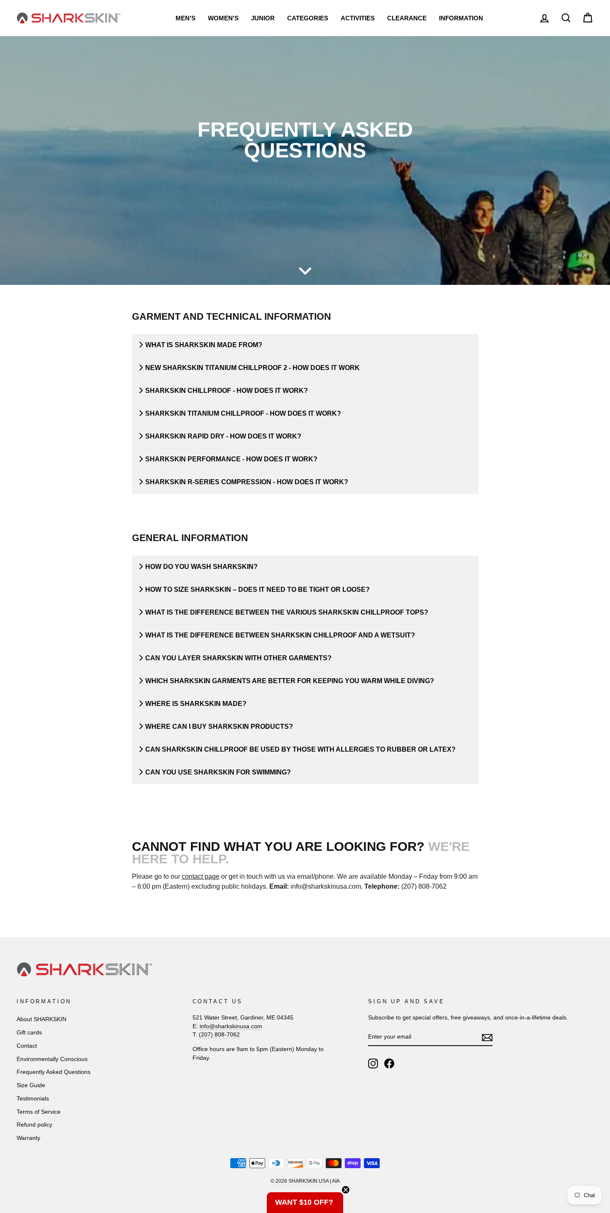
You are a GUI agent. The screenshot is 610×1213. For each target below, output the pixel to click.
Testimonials (33, 1098)
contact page (201, 876)
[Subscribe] (487, 1037)
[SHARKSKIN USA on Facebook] (389, 1063)
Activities (358, 18)
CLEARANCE (407, 18)
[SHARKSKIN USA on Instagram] (373, 1063)
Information (461, 18)
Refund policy (34, 1125)
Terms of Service (39, 1112)
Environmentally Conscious (52, 1059)
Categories (307, 18)
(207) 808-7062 (219, 1035)
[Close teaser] (346, 1190)
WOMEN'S (223, 18)
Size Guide (31, 1085)
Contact (27, 1046)
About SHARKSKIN (41, 1019)
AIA (336, 1181)
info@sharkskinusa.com (231, 1026)
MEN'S (185, 18)
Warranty (28, 1138)
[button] (305, 1202)
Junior (263, 18)
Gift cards (29, 1032)
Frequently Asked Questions (53, 1072)
